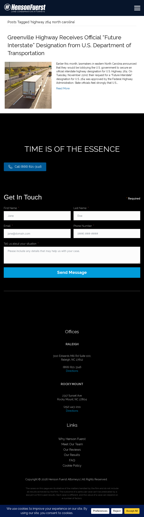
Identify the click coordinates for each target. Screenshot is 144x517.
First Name (10, 208)
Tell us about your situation (20, 243)
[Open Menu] (137, 8)
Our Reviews (72, 449)
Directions (72, 370)
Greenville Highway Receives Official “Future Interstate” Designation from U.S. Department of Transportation (69, 45)
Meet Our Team (72, 444)
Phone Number (83, 225)
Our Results (72, 455)
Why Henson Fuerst (72, 439)
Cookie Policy (72, 465)
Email (7, 225)
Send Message (72, 272)
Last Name (80, 208)
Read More (63, 88)
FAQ (72, 460)
